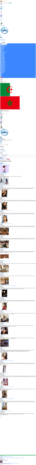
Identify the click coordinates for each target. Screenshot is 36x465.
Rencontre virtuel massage (4, 173)
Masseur (8, 457)
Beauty (10, 457)
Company (6, 163)
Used (2, 148)
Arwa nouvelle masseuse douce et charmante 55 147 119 (7, 386)
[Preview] (0, 173)
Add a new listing (10, 456)
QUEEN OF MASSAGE (4, 347)
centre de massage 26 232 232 (4, 273)
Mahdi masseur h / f (3, 335)
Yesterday (2, 154)
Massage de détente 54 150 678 (4, 373)
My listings (2, 463)
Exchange (5, 151)
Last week (4, 154)
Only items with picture (4, 155)
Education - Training (2, 40)
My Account (6, 456)
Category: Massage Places (3, 165)
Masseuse (6, 457)
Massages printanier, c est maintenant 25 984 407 (6, 310)
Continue (1, 141)
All (0, 148)
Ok (0, 112)
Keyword (1, 80)
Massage (4, 457)
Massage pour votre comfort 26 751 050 (5, 185)
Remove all (7, 165)
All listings (1, 163)
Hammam (1, 457)
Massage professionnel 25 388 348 (5, 297)
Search (1, 77)
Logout (1, 464)
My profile (7, 463)
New (1, 148)
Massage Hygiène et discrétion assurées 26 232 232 (6, 210)
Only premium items (4, 156)
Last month (6, 154)
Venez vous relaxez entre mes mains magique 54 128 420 (7, 398)
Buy (2, 151)
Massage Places (12, 457)
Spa (14, 457)
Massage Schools (17, 457)
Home (1, 456)
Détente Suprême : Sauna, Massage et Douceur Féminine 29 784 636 (8, 285)
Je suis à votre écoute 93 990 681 (4, 248)
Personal (4, 163)
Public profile (10, 463)
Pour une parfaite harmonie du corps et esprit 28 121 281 (7, 360)
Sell (1, 151)
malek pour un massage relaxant (4, 197)
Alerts (4, 463)
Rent (3, 151)
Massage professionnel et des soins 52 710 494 (6, 223)
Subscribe (8, 159)
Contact (4, 456)
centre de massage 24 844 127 (4, 235)
